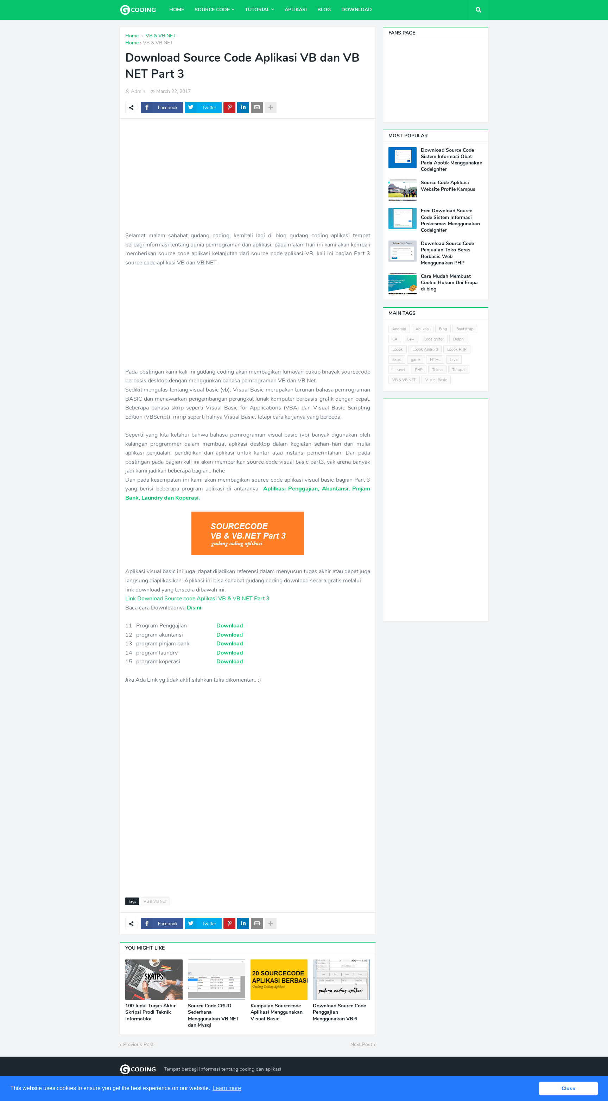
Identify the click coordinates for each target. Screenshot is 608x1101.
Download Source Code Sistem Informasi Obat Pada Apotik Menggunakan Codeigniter (451, 160)
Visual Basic (436, 380)
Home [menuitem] (176, 9)
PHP (419, 370)
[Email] (257, 107)
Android (399, 329)
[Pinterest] (229, 107)
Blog (443, 329)
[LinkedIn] (243, 107)
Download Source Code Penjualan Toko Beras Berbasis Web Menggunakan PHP (447, 253)
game (415, 359)
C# (394, 339)
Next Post (361, 1044)
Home (132, 42)
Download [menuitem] (356, 9)
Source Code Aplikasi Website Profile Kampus (448, 186)
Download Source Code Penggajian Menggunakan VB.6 (339, 1012)
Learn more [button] (227, 1088)
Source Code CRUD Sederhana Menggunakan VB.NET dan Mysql (213, 1015)
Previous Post (138, 1044)
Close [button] (568, 1088)
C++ (410, 339)
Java (454, 359)
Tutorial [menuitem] (257, 9)
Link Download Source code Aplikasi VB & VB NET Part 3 (197, 598)
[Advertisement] (247, 175)
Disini (194, 608)
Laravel (398, 370)
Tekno (437, 370)
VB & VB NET (158, 42)
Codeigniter (434, 339)
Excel (396, 359)
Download (229, 626)
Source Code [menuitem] (212, 9)
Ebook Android (425, 349)
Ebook (397, 349)
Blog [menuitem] (324, 9)
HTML (435, 359)
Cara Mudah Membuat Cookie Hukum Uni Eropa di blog (449, 282)
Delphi (458, 339)
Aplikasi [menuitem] (296, 9)
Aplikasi (423, 329)
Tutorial (459, 370)
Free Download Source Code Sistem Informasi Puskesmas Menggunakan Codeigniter (450, 220)
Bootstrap (464, 329)
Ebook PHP (457, 349)
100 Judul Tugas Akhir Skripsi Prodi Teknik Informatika (150, 1012)
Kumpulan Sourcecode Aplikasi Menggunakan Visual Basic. (277, 1012)
